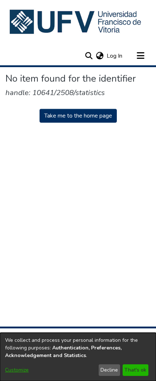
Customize (17, 369)
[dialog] (78, 357)
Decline (109, 369)
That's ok (135, 369)
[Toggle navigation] (140, 56)
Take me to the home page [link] (78, 116)
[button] (76, 21)
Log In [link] (115, 56)
